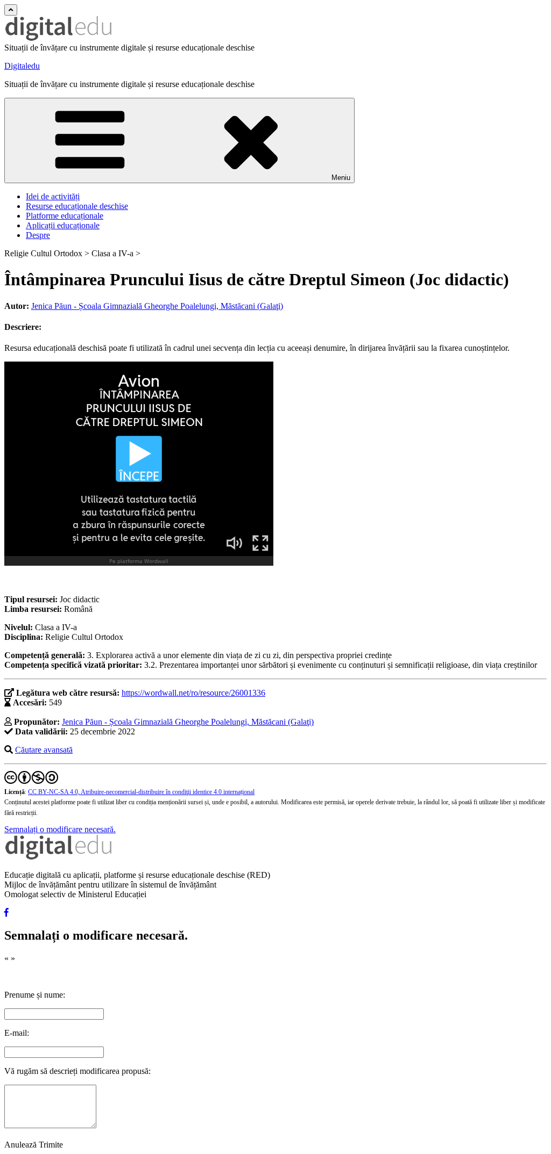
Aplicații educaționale (63, 225)
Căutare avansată (44, 749)
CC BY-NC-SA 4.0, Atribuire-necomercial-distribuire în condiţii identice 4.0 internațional (141, 792)
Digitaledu (22, 65)
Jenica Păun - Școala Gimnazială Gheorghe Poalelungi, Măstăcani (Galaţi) (157, 306)
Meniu (340, 178)
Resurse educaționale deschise (77, 206)
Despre (38, 235)
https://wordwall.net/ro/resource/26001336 (193, 692)
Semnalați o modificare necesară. (60, 829)
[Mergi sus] (10, 10)
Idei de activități (53, 196)
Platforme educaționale (64, 215)
